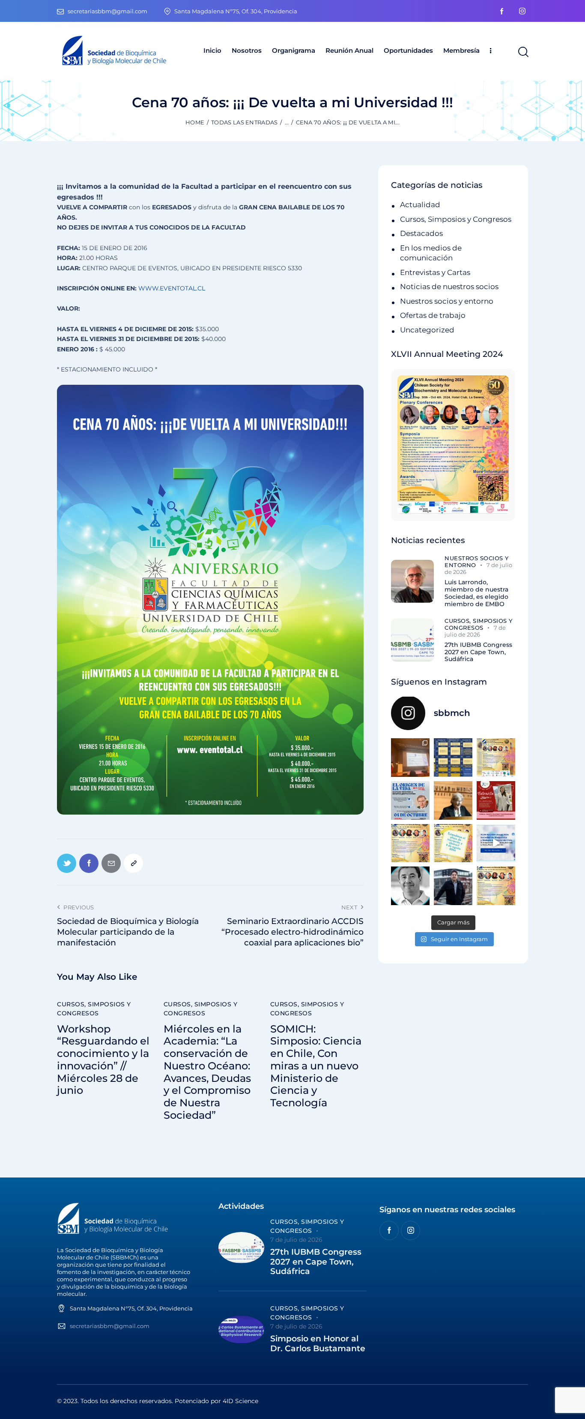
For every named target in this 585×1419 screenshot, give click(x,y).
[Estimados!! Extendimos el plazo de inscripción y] (453, 843)
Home (194, 122)
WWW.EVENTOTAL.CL (171, 288)
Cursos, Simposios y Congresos (94, 1008)
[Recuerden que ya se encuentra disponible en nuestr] (496, 843)
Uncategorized (427, 330)
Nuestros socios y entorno (446, 301)
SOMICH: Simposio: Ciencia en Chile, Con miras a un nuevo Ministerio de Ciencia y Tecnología (315, 1066)
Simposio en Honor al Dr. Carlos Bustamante (317, 1343)
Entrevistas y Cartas (435, 272)
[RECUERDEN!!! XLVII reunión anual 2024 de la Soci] (410, 843)
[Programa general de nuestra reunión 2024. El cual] (453, 757)
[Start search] (522, 52)
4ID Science (240, 1401)
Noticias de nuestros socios (449, 286)
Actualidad (420, 204)
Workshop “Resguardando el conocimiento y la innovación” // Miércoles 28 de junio (103, 1060)
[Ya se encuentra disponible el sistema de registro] (496, 885)
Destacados (421, 233)
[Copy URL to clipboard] (133, 863)
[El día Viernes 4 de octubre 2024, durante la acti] (410, 800)
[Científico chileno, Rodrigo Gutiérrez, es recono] (453, 885)
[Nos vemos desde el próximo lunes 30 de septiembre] (496, 757)
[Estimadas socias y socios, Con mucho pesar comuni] (453, 800)
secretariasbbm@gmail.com (109, 1325)
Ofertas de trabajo (433, 315)
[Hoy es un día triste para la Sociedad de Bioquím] (410, 885)
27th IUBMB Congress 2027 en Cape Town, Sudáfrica (478, 652)
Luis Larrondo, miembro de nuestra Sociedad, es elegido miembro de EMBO (476, 593)
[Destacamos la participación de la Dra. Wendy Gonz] (410, 757)
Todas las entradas (244, 122)
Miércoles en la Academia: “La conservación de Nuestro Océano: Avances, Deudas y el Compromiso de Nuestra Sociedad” (207, 1072)
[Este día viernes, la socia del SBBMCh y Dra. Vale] (496, 800)
